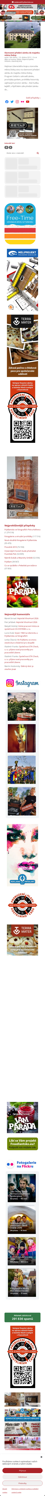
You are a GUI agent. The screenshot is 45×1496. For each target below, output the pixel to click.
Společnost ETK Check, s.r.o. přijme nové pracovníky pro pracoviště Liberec (21, 649)
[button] (41, 1457)
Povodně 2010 (10, 547)
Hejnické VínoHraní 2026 (27, 618)
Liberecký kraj (16, 61)
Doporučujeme (27, 59)
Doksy (19, 59)
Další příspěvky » (33, 98)
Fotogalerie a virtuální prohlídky (18, 536)
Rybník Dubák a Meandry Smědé (18, 558)
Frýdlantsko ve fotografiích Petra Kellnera (22, 529)
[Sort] (10, 147)
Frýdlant (8, 561)
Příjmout (22, 1470)
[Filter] (6, 147)
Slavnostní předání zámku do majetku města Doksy (22, 53)
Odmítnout (22, 1477)
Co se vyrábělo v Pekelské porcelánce (20, 565)
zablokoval (22, 1317)
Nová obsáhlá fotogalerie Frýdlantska (20, 540)
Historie (7, 61)
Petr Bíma (13, 57)
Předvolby (22, 1483)
